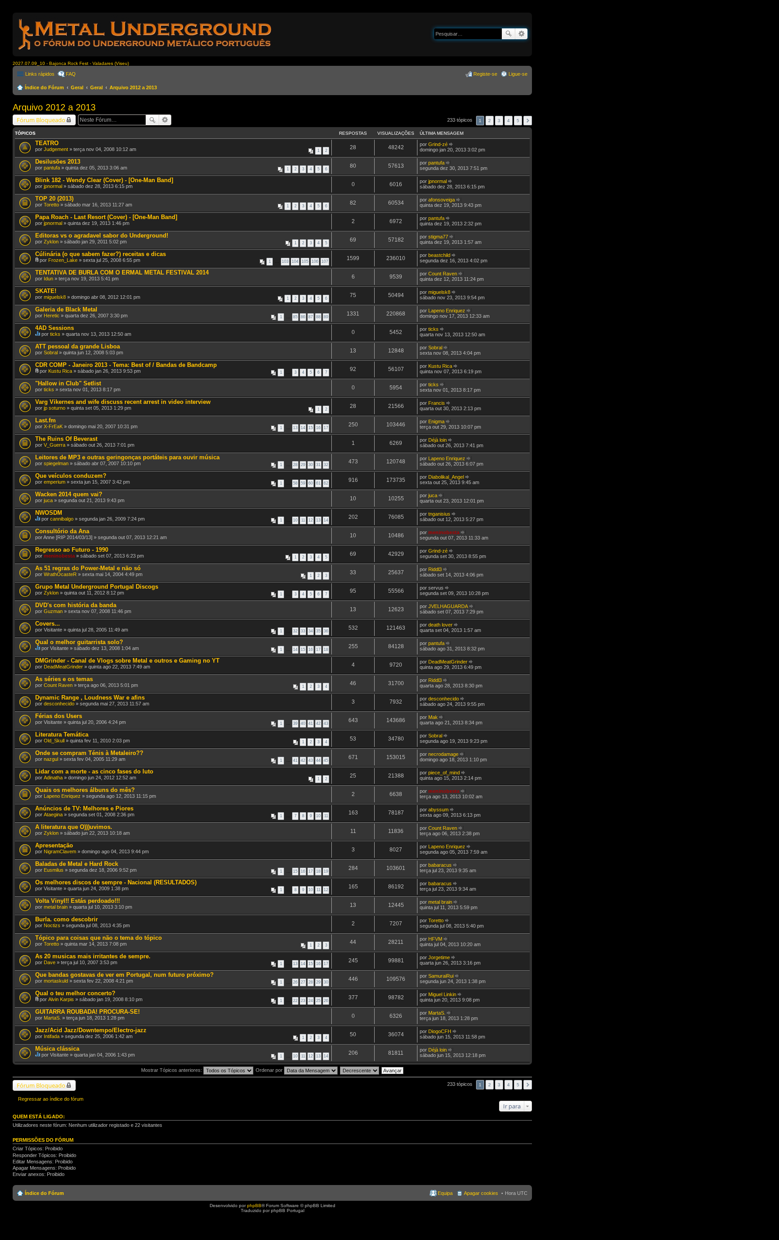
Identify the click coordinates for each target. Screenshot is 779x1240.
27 (303, 982)
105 (305, 261)
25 (318, 1000)
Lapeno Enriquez (446, 310)
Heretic (52, 315)
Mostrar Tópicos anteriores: (172, 1070)
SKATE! (45, 291)
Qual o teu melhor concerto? (75, 993)
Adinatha (53, 777)
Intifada (52, 1036)
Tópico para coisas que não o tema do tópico (98, 937)
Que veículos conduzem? (70, 475)
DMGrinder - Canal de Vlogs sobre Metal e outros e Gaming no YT (127, 660)
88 (318, 317)
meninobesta (443, 532)
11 (303, 520)
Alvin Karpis (61, 999)
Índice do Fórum (44, 87)
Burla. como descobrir (66, 919)
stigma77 (438, 236)
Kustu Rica (60, 371)
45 (326, 760)
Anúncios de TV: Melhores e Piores (84, 808)
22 (295, 1000)
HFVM (435, 939)
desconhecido (59, 703)
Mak (433, 717)
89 (326, 317)
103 (285, 261)
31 (318, 464)
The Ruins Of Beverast (66, 438)
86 (303, 317)
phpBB (254, 1205)
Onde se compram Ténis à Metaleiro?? (89, 753)
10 (295, 520)
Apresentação (54, 845)
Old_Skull (54, 740)
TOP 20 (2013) (54, 198)
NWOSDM (48, 512)
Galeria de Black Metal (66, 309)
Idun (48, 278)
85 (295, 317)
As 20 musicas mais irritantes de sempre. (93, 956)
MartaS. (52, 1017)
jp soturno (54, 408)
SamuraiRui (441, 976)
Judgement (56, 149)
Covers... (47, 623)
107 (324, 261)
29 (303, 464)
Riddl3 (435, 569)
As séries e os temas (64, 679)
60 (310, 483)
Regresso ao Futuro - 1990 (71, 549)
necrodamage (443, 754)
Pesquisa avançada (521, 33)
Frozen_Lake (63, 260)
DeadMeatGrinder (63, 666)
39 (295, 723)
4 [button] (508, 120)
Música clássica (57, 1048)
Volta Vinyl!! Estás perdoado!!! (77, 900)
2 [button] (489, 120)
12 (310, 520)
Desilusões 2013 (57, 161)
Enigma (436, 421)
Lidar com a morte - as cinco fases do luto (94, 771)
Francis (436, 403)
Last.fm (45, 420)
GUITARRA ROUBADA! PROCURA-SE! (87, 1011)
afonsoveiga (441, 199)
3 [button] (499, 120)
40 (303, 723)
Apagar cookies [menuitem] (481, 1193)
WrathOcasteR (60, 574)
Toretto (51, 204)
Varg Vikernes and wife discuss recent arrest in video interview (123, 401)
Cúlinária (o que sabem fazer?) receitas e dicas (100, 254)
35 (318, 631)
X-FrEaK (53, 426)
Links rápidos (40, 74)
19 (326, 871)
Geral (77, 87)
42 (318, 723)
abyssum (438, 809)
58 (295, 483)
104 (295, 261)
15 (310, 428)
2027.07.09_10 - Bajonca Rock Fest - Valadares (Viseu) (71, 63)
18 (326, 649)
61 (318, 483)
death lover (440, 624)
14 (303, 428)
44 (318, 760)
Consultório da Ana (62, 531)
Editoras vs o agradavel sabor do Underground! (101, 235)
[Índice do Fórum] (145, 51)
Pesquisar (508, 33)
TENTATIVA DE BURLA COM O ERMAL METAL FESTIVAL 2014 (122, 272)
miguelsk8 (55, 297)
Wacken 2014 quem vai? (68, 494)
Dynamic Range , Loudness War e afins (90, 697)
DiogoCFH (439, 1031)
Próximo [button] (527, 120)
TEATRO (47, 143)
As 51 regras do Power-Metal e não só (88, 568)
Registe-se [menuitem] (485, 74)
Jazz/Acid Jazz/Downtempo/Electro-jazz (91, 1030)
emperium (54, 482)
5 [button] (518, 120)
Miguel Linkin (442, 994)
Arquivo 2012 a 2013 (133, 87)
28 (295, 464)
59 (303, 483)
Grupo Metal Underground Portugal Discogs (96, 586)
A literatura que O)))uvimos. (73, 827)
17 (326, 428)
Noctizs (52, 925)
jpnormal (53, 186)
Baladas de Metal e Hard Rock (76, 863)
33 (303, 631)
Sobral (51, 352)
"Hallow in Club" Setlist (68, 383)
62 (326, 483)
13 (295, 428)
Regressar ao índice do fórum (50, 1099)
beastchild (439, 255)
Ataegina (53, 814)
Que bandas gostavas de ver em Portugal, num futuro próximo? (124, 974)
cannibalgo (61, 519)
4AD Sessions (54, 328)
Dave (49, 962)
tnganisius (439, 514)
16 (318, 428)
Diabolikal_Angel (446, 477)
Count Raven (442, 273)
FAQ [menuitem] (71, 74)
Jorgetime (439, 957)
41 (310, 723)
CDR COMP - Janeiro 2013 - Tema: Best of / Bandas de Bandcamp (126, 364)
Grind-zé (438, 144)
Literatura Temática (61, 734)
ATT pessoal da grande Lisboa (77, 346)
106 (315, 261)
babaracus (440, 865)
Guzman (53, 611)
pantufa (52, 167)
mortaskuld (56, 981)
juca (48, 500)
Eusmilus (54, 870)
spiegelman (56, 463)
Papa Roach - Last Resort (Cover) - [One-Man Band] (106, 217)
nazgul (51, 759)
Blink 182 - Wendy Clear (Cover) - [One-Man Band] (104, 180)
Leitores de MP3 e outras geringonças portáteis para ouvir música (127, 457)
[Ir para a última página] (451, 144)
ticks (55, 334)
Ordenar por (270, 1070)
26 (295, 982)
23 (303, 1000)
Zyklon (51, 241)
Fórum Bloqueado (41, 120)
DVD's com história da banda (75, 605)
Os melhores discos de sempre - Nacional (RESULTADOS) (116, 882)
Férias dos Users (58, 716)
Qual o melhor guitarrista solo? (79, 642)
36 (326, 631)
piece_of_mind (444, 772)
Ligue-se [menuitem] (518, 74)
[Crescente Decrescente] (360, 1070)
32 (326, 464)
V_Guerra (54, 445)
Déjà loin (437, 440)
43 (326, 723)
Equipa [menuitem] (445, 1193)
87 (310, 317)
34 (310, 631)
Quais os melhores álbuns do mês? (85, 790)
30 (310, 464)
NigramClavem (60, 851)
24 (310, 1000)
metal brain (56, 907)
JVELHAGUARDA (448, 606)
